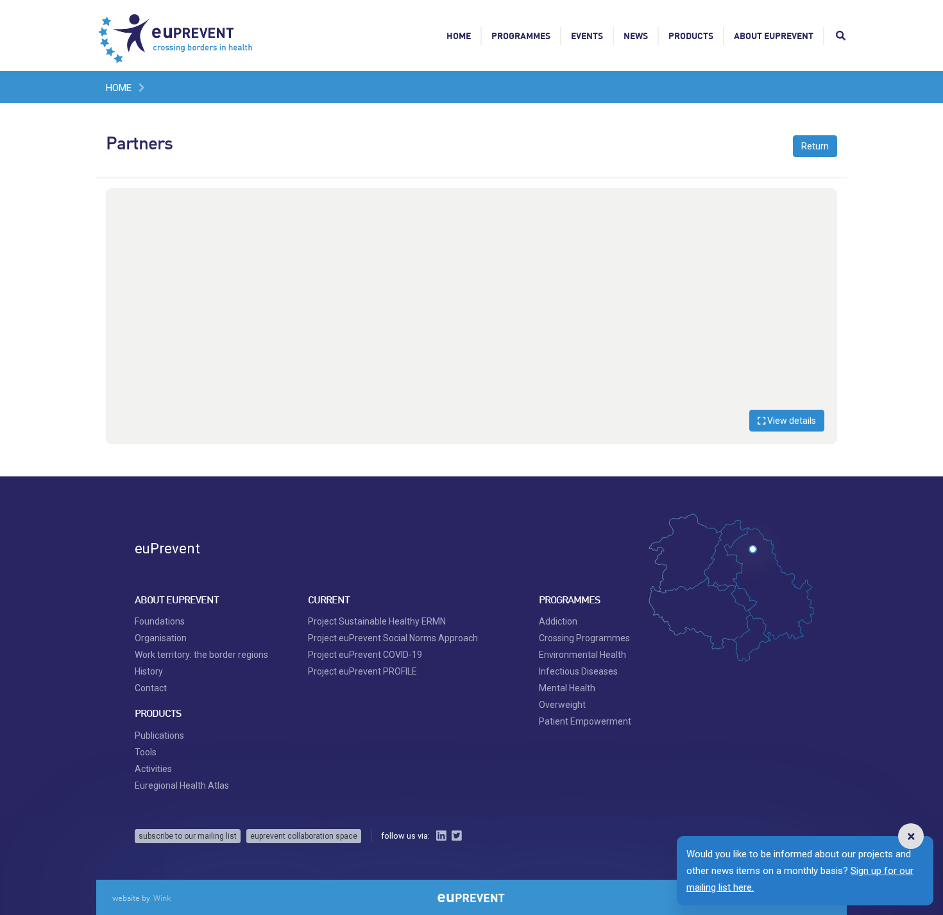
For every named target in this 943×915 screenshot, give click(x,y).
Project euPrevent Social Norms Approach (393, 638)
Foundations (160, 621)
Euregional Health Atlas (182, 785)
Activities (153, 769)
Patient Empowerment (585, 721)
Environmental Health (582, 655)
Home (458, 35)
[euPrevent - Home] (176, 35)
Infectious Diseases (578, 671)
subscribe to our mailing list (188, 836)
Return (815, 146)
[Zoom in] (821, 204)
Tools (146, 752)
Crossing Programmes (584, 638)
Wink (162, 898)
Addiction (558, 621)
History (149, 671)
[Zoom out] (821, 223)
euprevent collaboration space (303, 836)
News (636, 35)
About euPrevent (773, 35)
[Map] (471, 316)
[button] (911, 836)
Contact (151, 688)
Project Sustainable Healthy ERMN (377, 621)
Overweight (562, 705)
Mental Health (567, 688)
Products (690, 35)
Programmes (520, 35)
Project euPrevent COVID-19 (365, 655)
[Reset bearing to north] (821, 242)
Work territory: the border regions (201, 655)
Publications (159, 735)
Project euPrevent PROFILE (362, 671)
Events (587, 35)
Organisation (161, 638)
